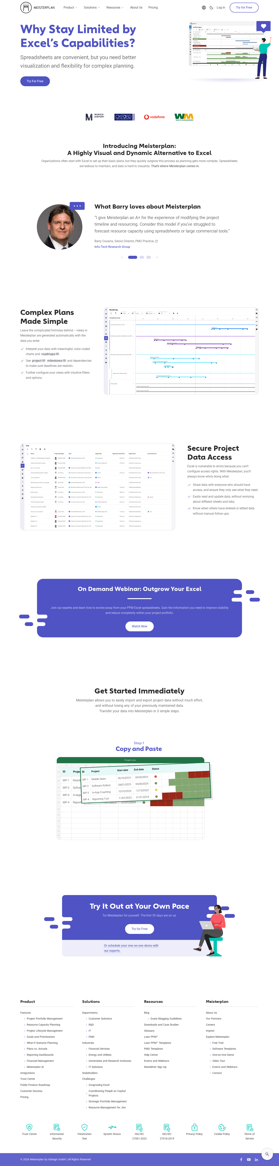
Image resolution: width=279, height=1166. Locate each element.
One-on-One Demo (223, 1054)
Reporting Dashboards (40, 1054)
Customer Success (31, 1090)
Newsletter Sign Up (155, 1066)
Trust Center (27, 1078)
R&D (91, 1024)
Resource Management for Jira (107, 1107)
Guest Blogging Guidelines (166, 1018)
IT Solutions (96, 1066)
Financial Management (40, 1060)
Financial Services (99, 1048)
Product (69, 7)
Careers (210, 1024)
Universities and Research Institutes (110, 1060)
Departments (90, 1012)
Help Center (151, 1054)
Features (25, 1012)
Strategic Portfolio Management (108, 1101)
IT (90, 1030)
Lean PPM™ (151, 1036)
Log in (221, 7)
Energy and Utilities (100, 1054)
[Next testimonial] (157, 257)
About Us (136, 7)
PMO (92, 1036)
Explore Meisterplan (217, 1036)
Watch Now (139, 626)
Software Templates (224, 1048)
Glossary (149, 1030)
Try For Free (35, 81)
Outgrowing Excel (99, 1084)
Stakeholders (90, 1072)
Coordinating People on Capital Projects (107, 1093)
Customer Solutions (100, 1018)
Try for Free (244, 7)
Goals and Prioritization (41, 1036)
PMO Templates (153, 1048)
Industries (88, 1042)
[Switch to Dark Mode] (211, 7)
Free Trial (217, 1042)
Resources (113, 7)
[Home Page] (37, 7)
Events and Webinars (156, 1060)
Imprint (210, 1030)
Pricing (153, 7)
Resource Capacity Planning (43, 1024)
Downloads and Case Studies (161, 1024)
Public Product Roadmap (35, 1084)
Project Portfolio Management (45, 1018)
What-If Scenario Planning (42, 1042)
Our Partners (213, 1018)
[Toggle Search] (267, 1154)
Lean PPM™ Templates (157, 1042)
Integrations (27, 1072)
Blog (146, 1012)
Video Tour (218, 1060)
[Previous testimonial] (122, 257)
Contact (217, 1072)
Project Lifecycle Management (45, 1030)
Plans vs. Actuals (37, 1048)
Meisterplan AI (35, 1066)
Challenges (88, 1078)
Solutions (90, 7)
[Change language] (204, 7)
